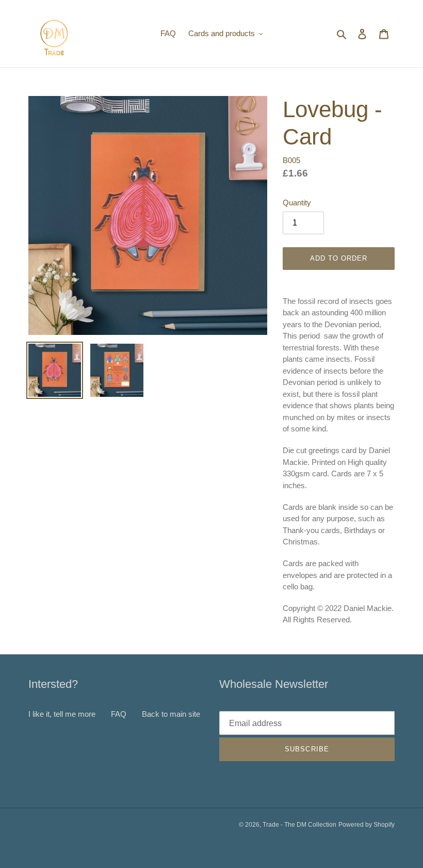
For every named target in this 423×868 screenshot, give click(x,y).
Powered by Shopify (366, 824)
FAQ (118, 714)
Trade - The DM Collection (299, 824)
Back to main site (171, 714)
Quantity (297, 202)
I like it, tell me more (61, 714)
